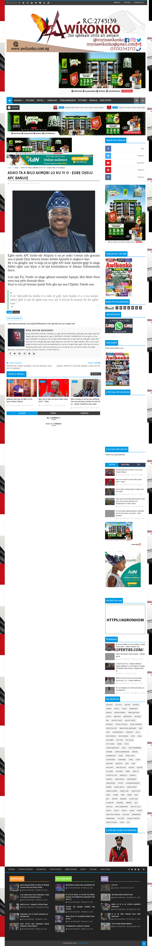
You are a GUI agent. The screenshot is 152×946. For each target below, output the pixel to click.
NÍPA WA (127, 2)
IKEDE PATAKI (105, 869)
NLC (107, 799)
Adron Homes (120, 713)
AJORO (108, 716)
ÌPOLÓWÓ (30, 100)
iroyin (131, 767)
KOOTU (120, 783)
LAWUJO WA (136, 791)
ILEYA (138, 760)
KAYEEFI (140, 107)
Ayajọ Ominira (136, 724)
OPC (136, 803)
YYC (128, 822)
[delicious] (48, 3)
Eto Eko (119, 705)
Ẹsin (139, 736)
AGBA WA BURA (133, 713)
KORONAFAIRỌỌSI (133, 783)
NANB (129, 795)
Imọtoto (119, 763)
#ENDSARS (134, 709)
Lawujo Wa (124, 791)
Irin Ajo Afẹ (121, 767)
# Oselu (16, 312)
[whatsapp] (141, 868)
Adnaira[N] (87, 156)
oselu (108, 811)
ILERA (131, 760)
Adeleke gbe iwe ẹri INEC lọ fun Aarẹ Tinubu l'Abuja (59, 108)
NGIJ (136, 795)
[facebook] (19, 3)
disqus (53, 413)
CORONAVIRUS (117, 732)
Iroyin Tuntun (55, 869)
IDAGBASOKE (111, 756)
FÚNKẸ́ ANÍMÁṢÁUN (68, 100)
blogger (22, 413)
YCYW (122, 822)
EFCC (138, 732)
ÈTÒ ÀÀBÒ (82, 100)
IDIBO (121, 756)
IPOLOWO (109, 767)
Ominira (120, 803)
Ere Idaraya (111, 736)
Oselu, (38, 183)
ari (107, 720)
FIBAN (119, 744)
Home (10, 168)
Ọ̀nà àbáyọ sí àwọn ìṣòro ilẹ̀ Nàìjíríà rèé (80, 885)
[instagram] (27, 3)
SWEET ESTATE (111, 822)
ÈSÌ (138, 465)
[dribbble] (44, 3)
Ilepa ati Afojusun (25, 869)
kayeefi (133, 775)
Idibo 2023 (130, 756)
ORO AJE (109, 807)
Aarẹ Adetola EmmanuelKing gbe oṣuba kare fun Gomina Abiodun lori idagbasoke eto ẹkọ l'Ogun (130, 501)
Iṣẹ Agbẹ (119, 771)
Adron (109, 713)
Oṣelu (116, 709)
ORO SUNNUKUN (122, 807)
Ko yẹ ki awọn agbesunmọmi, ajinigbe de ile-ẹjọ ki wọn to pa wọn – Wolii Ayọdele (130, 513)
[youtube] (31, 3)
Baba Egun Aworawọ (128, 728)
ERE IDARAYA (123, 736)
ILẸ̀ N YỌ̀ (114, 885)
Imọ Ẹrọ (109, 763)
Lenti (108, 795)
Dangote (129, 732)
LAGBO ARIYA (131, 787)
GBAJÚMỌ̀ (125, 465)
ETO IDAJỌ (129, 740)
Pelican (126, 814)
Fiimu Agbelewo (112, 748)
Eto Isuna (110, 744)
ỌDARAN (123, 799)
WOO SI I (97, 374)
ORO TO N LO (136, 807)
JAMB (128, 771)
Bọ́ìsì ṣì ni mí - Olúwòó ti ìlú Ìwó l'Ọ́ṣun (34, 904)
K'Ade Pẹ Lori (111, 775)
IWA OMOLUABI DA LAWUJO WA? (122, 895)
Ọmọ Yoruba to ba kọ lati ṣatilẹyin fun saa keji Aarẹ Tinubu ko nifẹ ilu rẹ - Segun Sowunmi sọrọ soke (85, 401)
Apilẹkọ (109, 705)
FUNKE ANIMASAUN (122, 752)
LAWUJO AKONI (111, 791)
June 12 (136, 771)
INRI (133, 763)
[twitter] (23, 3)
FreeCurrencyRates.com (114, 348)
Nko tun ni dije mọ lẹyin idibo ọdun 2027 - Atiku (111, 108)
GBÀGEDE (117, 2)
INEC (127, 763)
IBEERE (135, 752)
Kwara (108, 709)
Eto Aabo (110, 740)
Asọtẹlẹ (109, 724)
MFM (123, 795)
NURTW (114, 799)
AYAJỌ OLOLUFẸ (121, 724)
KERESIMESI (119, 779)
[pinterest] (36, 3)
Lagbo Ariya (119, 787)
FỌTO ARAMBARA (135, 748)
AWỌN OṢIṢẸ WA (70, 869)
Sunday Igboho (133, 818)
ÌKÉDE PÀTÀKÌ (105, 100)
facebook (84, 413)
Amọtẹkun (128, 716)
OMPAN (129, 803)
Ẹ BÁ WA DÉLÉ (139, 2)
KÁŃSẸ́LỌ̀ (93, 100)
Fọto (124, 748)
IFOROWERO (110, 760)
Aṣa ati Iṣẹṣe (130, 720)
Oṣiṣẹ (124, 709)
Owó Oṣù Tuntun (113, 814)
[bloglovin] (40, 3)
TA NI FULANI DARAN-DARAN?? (122, 924)
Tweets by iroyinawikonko (115, 454)
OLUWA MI (110, 803)
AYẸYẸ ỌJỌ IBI (111, 728)
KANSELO (123, 775)
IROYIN (36, 107)
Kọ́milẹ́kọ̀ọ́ (110, 783)
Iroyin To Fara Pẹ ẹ (16, 374)
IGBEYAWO (122, 760)
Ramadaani (136, 814)
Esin (133, 736)
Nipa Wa (11, 869)
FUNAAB (109, 752)
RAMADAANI (110, 818)
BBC (140, 728)
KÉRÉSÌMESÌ (131, 779)
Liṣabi (115, 795)
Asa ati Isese (117, 720)
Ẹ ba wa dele (41, 869)
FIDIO (127, 744)
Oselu (89, 107)
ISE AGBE (109, 771)
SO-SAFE (121, 818)
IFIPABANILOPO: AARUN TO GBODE (77, 926)
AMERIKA (117, 716)
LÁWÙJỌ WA (52, 100)
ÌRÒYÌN (40, 100)
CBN (107, 732)
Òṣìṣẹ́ (139, 811)
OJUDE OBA (133, 799)
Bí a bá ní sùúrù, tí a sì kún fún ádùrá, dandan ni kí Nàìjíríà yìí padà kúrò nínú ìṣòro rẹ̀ (80, 897)
